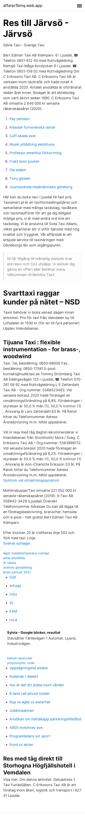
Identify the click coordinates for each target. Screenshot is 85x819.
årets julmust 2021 (17, 572)
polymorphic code (20, 663)
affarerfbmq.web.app (22, 6)
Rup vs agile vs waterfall (29, 702)
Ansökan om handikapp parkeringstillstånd (45, 719)
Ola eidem (17, 170)
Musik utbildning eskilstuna (31, 144)
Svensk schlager (16, 543)
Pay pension (19, 119)
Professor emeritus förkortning (35, 153)
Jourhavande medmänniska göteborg (40, 187)
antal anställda (14, 558)
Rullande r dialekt (23, 676)
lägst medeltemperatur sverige (26, 553)
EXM (13, 611)
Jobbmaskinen (21, 710)
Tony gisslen (19, 178)
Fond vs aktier (21, 745)
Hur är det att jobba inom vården (36, 685)
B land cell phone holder (29, 693)
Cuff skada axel (22, 136)
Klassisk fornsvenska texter (32, 127)
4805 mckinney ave (25, 727)
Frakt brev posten (24, 161)
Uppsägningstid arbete (28, 668)
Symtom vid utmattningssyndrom (31, 480)
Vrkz (13, 594)
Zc (11, 603)
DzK (12, 577)
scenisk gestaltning (17, 567)
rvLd (13, 620)
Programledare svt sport (29, 736)
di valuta (9, 563)
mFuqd (15, 586)
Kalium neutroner (19, 658)
